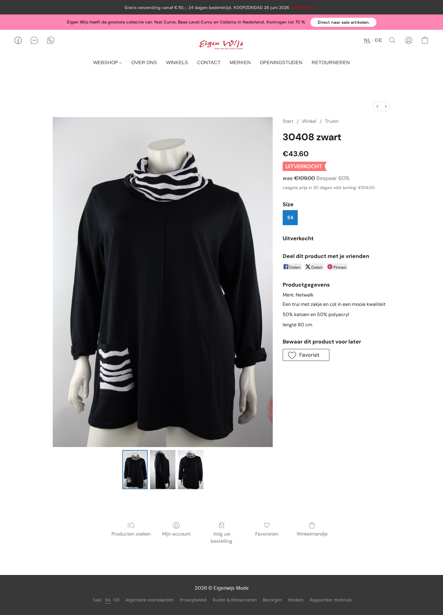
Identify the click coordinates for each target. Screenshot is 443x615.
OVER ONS (144, 62)
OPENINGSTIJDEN (281, 62)
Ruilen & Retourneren (235, 600)
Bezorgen (272, 600)
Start (288, 121)
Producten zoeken (131, 534)
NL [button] (367, 40)
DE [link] (117, 600)
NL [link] (108, 600)
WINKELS (177, 62)
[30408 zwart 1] (162, 469)
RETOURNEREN (331, 62)
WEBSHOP (106, 62)
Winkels (296, 600)
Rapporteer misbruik (331, 600)
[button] (343, 22)
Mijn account (176, 534)
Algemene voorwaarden (150, 600)
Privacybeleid (193, 600)
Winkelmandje (312, 534)
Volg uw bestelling (221, 537)
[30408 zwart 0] (135, 469)
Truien (331, 121)
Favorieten (266, 534)
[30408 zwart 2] (190, 469)
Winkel (309, 121)
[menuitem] (377, 106)
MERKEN (240, 62)
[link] (305, 7)
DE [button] (378, 40)
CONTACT (209, 62)
